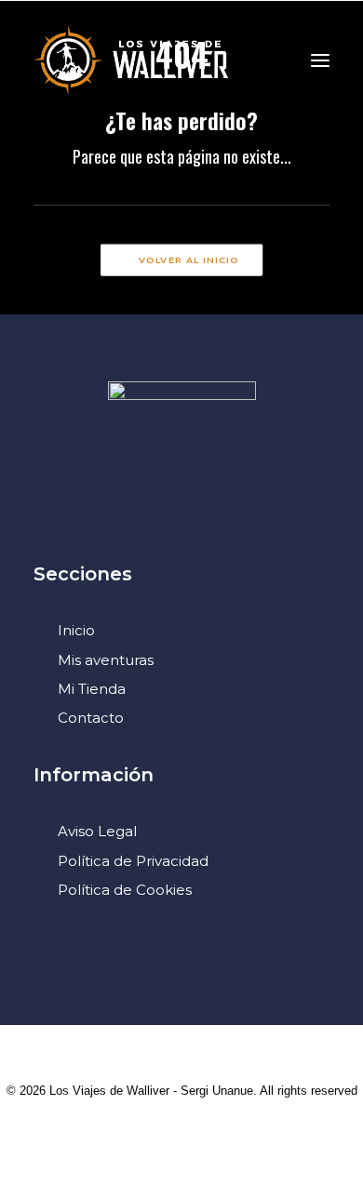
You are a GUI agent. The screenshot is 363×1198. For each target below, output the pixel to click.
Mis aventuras (106, 660)
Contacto (91, 717)
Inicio (76, 630)
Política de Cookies (125, 889)
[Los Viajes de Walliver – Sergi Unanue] (131, 60)
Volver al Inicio (189, 260)
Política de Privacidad (133, 861)
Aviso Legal (97, 831)
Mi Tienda (92, 689)
